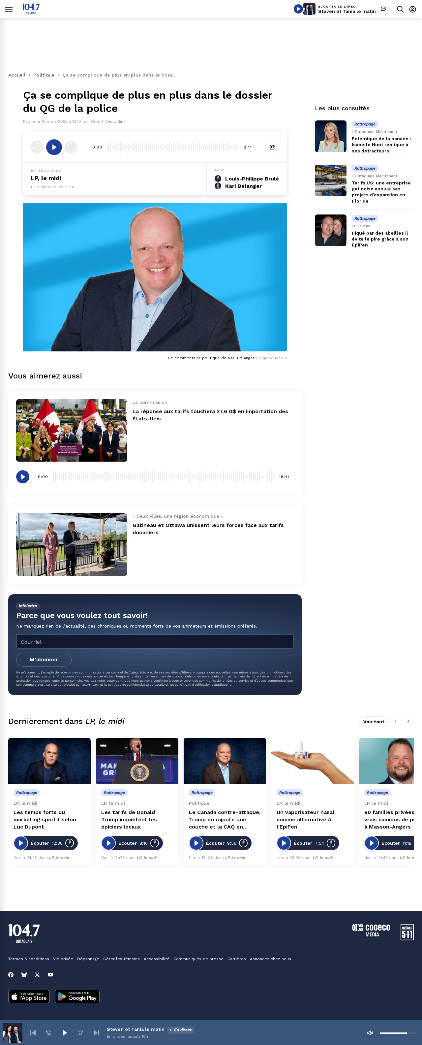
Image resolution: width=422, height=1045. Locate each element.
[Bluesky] (24, 974)
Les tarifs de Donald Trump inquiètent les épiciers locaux (129, 819)
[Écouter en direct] (298, 9)
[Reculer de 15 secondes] (37, 147)
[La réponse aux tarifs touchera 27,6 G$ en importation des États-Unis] (71, 430)
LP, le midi (46, 178)
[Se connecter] (412, 9)
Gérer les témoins (121, 959)
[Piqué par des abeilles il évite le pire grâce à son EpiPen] (331, 230)
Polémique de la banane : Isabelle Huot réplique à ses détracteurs (381, 144)
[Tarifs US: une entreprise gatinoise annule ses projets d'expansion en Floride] (331, 180)
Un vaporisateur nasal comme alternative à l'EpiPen (305, 819)
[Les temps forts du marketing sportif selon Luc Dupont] (49, 761)
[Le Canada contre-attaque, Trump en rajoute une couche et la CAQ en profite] (225, 761)
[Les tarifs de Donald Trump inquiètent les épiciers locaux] (137, 761)
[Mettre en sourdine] (370, 1032)
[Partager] (272, 147)
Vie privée (63, 959)
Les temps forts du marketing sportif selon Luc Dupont (45, 819)
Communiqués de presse (198, 959)
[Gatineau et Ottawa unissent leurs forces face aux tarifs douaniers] (71, 544)
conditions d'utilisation (193, 684)
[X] (37, 974)
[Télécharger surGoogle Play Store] (77, 997)
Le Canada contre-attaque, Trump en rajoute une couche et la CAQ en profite (225, 820)
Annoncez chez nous (270, 959)
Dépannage (88, 959)
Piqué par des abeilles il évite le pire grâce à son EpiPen (380, 238)
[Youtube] (50, 974)
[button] (33, 1032)
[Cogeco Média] (371, 934)
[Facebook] (11, 974)
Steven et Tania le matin (347, 11)
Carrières (236, 959)
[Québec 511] (407, 938)
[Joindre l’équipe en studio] (383, 9)
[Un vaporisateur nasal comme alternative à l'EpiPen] (312, 761)
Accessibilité (156, 959)
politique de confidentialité (128, 684)
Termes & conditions (28, 959)
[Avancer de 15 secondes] (71, 147)
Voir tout (373, 721)
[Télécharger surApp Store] (29, 997)
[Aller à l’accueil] (31, 12)
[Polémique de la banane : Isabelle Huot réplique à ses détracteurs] (331, 136)
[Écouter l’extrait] (54, 147)
